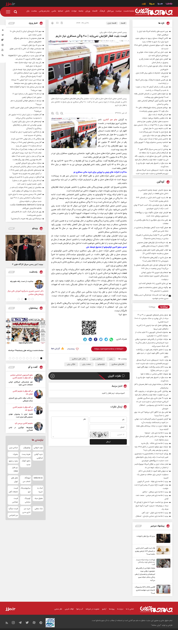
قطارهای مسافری (118, 364)
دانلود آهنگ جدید (26, 462)
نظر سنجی (58, 609)
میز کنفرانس (13, 515)
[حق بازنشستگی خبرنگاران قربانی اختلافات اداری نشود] (38, 380)
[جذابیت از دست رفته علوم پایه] (39, 284)
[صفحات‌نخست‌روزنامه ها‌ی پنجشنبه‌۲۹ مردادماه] (26, 330)
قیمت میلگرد (13, 508)
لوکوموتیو (101, 364)
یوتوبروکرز (27, 447)
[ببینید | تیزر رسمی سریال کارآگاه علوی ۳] (26, 248)
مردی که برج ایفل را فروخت (146, 536)
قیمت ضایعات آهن (13, 490)
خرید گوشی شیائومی (38, 456)
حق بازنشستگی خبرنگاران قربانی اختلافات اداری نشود (21, 383)
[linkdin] (90, 339)
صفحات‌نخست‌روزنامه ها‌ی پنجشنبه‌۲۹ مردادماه (25, 350)
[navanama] (169, 4)
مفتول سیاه (39, 498)
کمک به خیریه (40, 490)
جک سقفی (39, 508)
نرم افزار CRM (15, 469)
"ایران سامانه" (156, 625)
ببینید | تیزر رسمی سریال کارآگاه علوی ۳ (27, 264)
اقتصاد (123, 23)
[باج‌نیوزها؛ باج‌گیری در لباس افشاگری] (38, 427)
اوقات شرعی (69, 609)
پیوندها (111, 609)
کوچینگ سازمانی (27, 500)
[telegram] (3, 35)
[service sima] (151, 4)
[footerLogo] (156, 609)
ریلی (111, 358)
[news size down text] (61, 113)
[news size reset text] (57, 113)
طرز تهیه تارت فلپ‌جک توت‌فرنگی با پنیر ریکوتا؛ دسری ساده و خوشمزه (151, 296)
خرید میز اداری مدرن (26, 510)
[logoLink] (153, 12)
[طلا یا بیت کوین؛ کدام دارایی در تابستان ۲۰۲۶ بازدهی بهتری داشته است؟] (162, 551)
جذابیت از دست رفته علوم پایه (21, 281)
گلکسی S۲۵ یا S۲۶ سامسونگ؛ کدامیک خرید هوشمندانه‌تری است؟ (145, 590)
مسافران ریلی (97, 358)
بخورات (15, 454)
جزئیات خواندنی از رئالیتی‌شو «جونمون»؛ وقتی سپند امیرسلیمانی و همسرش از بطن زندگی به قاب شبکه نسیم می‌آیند (145, 574)
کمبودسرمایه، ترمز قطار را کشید (113, 393)
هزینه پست (26, 454)
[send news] (57, 23)
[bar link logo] (10, 4)
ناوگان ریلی (71, 364)
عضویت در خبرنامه (92, 609)
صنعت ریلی (86, 364)
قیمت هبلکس (15, 500)
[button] (32, 299)
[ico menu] (9, 11)
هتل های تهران (14, 479)
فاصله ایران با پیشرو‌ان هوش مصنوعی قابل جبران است (21, 415)
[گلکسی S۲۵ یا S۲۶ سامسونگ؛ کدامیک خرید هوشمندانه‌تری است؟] (162, 590)
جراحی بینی (13, 447)
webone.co (38, 477)
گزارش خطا (55, 348)
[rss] (3, 55)
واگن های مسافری (79, 358)
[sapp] (3, 50)
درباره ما (120, 609)
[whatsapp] (111, 339)
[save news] (62, 23)
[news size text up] (52, 113)
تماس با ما (130, 609)
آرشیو (104, 609)
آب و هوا (79, 609)
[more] (138, 526)
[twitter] (3, 40)
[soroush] (85, 339)
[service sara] (160, 4)
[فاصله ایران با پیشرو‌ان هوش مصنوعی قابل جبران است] (38, 412)
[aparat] (3, 45)
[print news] (52, 23)
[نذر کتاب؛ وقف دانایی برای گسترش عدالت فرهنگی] (38, 396)
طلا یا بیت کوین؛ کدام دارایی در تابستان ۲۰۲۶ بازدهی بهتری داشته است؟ (145, 551)
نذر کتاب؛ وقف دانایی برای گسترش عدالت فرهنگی (21, 399)
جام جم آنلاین (110, 119)
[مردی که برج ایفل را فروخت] (162, 538)
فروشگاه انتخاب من (26, 479)
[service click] (144, 4)
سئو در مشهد (13, 461)
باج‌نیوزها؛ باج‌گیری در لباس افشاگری (21, 429)
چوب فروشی (38, 447)
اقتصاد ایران (111, 23)
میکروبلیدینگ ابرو (25, 490)
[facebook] (95, 339)
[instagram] (3, 30)
